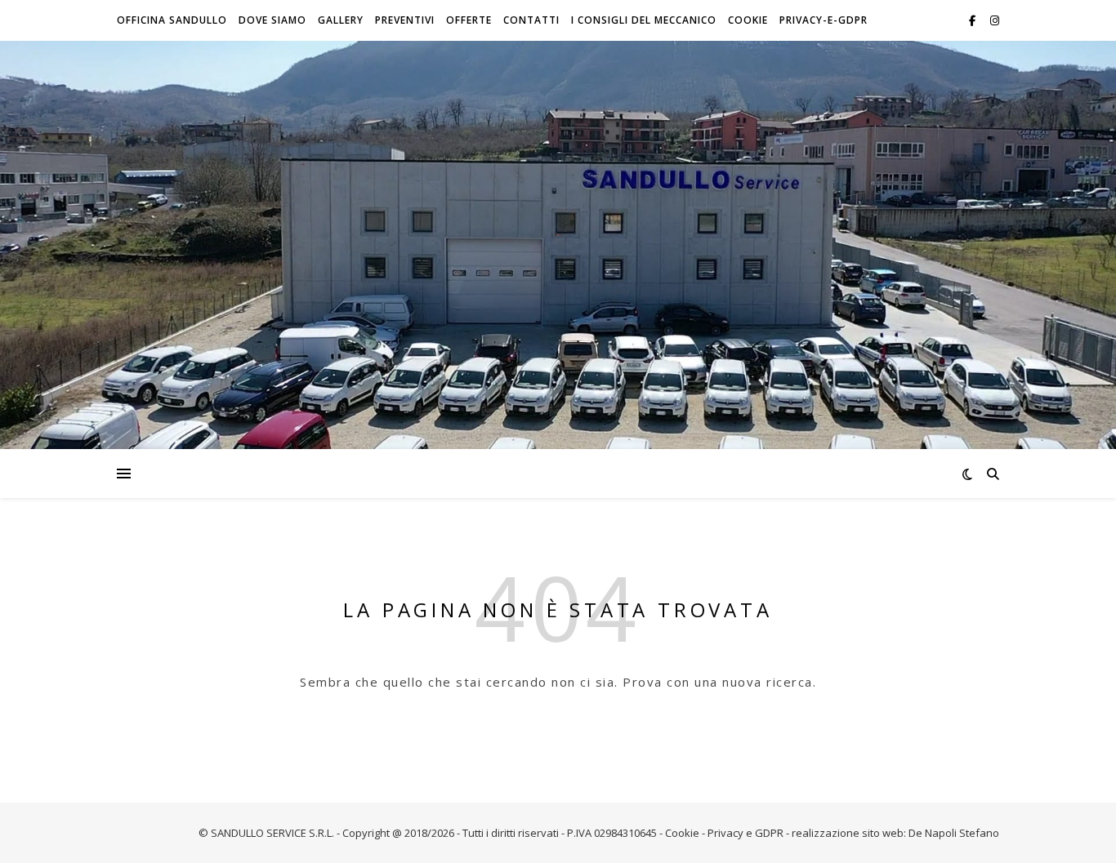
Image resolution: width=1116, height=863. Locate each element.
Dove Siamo (272, 20)
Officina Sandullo (172, 20)
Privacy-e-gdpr (823, 20)
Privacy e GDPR (745, 832)
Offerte (469, 20)
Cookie (748, 20)
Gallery (341, 20)
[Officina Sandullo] (558, 235)
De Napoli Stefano (953, 832)
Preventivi (405, 20)
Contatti (531, 20)
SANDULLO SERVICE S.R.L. (272, 832)
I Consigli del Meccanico (643, 20)
